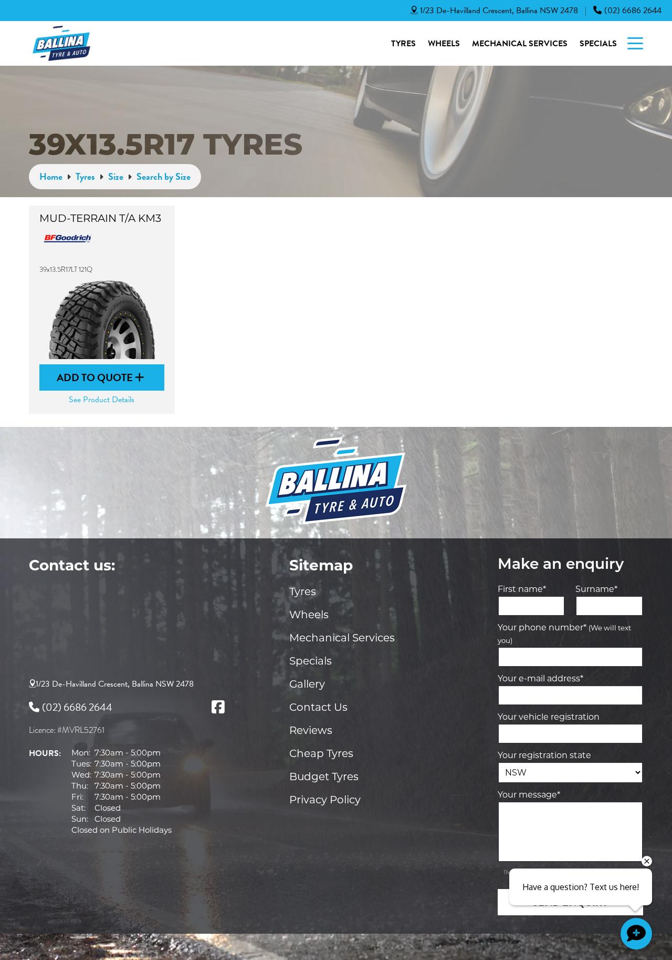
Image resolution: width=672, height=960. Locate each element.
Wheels (444, 43)
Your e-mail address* (540, 678)
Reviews (310, 730)
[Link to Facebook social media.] (218, 707)
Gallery (307, 684)
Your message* (529, 795)
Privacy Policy (325, 799)
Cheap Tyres (321, 753)
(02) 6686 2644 (633, 10)
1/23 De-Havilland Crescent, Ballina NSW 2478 (499, 10)
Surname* (596, 589)
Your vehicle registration (549, 717)
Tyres (403, 43)
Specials (598, 43)
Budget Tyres (324, 776)
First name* (522, 589)
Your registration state (544, 755)
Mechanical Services (520, 43)
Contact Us (318, 707)
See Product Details (101, 399)
